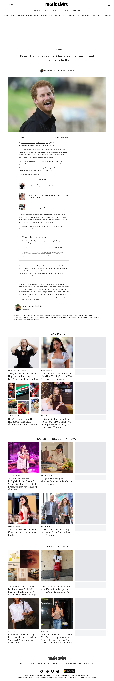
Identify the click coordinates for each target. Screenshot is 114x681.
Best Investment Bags (73, 15)
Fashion (37, 10)
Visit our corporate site (82, 675)
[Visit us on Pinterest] (57, 671)
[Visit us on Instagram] (47, 671)
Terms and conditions (73, 663)
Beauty (45, 10)
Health (53, 10)
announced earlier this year (45, 145)
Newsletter (65, 137)
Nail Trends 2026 (60, 15)
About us (52, 666)
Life (60, 10)
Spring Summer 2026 (46, 15)
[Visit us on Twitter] (41, 671)
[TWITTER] (36, 306)
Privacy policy (25, 666)
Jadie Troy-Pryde (50, 70)
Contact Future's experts (39, 663)
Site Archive (21, 663)
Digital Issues (96, 15)
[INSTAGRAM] (38, 306)
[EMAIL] (41, 306)
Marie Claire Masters (32, 15)
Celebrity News (57, 49)
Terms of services (40, 252)
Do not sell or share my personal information (77, 666)
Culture (67, 10)
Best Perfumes (86, 15)
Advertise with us (91, 663)
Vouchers (76, 10)
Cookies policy (39, 666)
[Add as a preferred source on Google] (80, 671)
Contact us (56, 663)
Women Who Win (107, 15)
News (72, 70)
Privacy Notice (25, 253)
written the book (24, 152)
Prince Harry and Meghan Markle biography (35, 143)
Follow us (57, 137)
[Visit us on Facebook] (52, 671)
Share (22, 137)
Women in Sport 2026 (17, 15)
